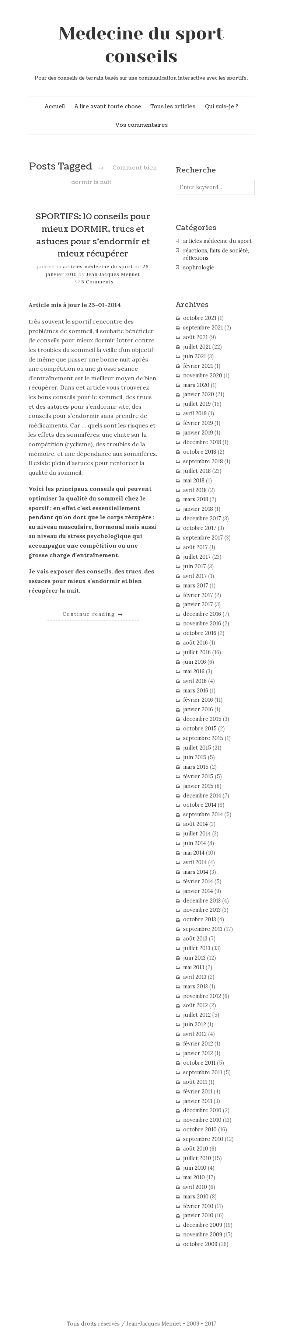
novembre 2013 (202, 910)
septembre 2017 (203, 537)
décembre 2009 (202, 1225)
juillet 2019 (197, 404)
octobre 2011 (199, 1063)
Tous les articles (172, 106)
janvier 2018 (198, 509)
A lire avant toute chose (107, 106)
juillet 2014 (197, 833)
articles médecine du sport (98, 266)
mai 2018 (194, 480)
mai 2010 (194, 1177)
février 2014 (198, 881)
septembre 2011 (202, 1072)
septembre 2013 (203, 929)
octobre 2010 (200, 1129)
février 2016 (198, 700)
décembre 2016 (202, 614)
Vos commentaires (141, 125)
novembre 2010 (202, 1120)
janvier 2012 (198, 1053)
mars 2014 (195, 872)
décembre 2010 (202, 1110)
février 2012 (198, 1043)
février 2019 (198, 423)
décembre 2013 (202, 900)
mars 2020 (196, 385)
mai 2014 (194, 852)
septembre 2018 (203, 461)
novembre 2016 (202, 623)
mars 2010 (196, 1196)
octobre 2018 (199, 451)
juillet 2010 (197, 1158)
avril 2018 (195, 490)
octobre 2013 (199, 919)
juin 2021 (194, 356)
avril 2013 (194, 977)
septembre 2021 (203, 327)
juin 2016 (194, 662)
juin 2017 (194, 566)
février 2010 (198, 1206)
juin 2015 (194, 757)
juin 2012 (194, 1024)
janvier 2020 (198, 394)
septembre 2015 (203, 738)
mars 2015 (196, 767)
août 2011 (195, 1082)
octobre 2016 (199, 633)
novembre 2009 (202, 1234)
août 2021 (195, 337)
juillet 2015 (197, 747)
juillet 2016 (197, 652)
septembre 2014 (203, 814)
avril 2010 (195, 1187)
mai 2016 (194, 671)
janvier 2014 (198, 891)
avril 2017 (195, 576)
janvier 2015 (198, 786)
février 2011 (197, 1091)
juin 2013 (194, 957)
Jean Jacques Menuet (113, 274)
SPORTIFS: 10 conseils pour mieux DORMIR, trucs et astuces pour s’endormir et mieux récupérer (92, 235)
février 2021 (198, 366)
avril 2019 (195, 413)
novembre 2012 (202, 996)
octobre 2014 (199, 805)
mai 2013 (193, 967)
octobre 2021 (199, 318)
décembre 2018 (202, 442)
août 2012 (195, 1005)
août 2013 (195, 938)
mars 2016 (195, 690)
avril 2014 (195, 862)
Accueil (55, 106)
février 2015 (198, 776)
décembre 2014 (202, 795)
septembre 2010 (203, 1139)
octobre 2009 (200, 1244)
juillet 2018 (197, 471)
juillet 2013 (196, 948)
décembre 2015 (202, 719)
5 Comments (97, 282)
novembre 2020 (202, 375)
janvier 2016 (198, 709)
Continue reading (93, 614)
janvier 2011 (197, 1101)
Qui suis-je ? (221, 106)
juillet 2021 (197, 346)
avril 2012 (195, 1034)
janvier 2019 (198, 432)
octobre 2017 (199, 528)
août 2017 (195, 547)
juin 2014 (194, 843)
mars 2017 (195, 585)
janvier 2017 (198, 604)
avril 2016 (195, 681)
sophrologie (198, 267)
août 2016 (195, 642)
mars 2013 (195, 986)
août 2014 (195, 824)
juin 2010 (194, 1168)
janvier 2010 (198, 1215)
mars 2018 (195, 499)
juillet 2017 (197, 557)
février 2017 (198, 595)
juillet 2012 (197, 1015)
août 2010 (195, 1148)
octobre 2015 (200, 728)
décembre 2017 (202, 518)
